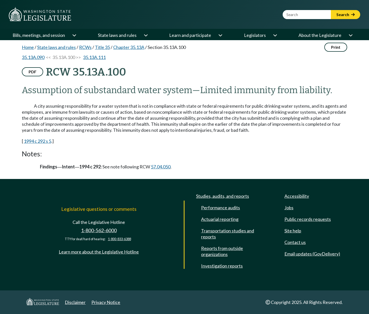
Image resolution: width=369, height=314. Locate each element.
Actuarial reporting (219, 219)
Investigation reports (222, 266)
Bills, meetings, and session (39, 35)
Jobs (288, 207)
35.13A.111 (94, 57)
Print (335, 47)
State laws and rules (117, 35)
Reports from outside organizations (222, 251)
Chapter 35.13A (128, 47)
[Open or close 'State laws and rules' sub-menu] (145, 35)
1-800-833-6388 (119, 239)
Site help (292, 230)
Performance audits (220, 207)
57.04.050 (160, 166)
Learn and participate (190, 35)
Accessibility (296, 196)
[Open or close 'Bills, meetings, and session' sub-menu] (74, 35)
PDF (32, 71)
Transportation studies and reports (227, 233)
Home (28, 47)
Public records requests (307, 219)
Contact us (295, 242)
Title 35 (102, 47)
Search (343, 14)
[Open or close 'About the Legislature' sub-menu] (350, 35)
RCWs (85, 47)
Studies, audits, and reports (222, 196)
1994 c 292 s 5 (37, 141)
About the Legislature (319, 35)
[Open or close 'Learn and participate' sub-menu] (220, 35)
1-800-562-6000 (99, 230)
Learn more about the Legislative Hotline (99, 252)
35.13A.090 (33, 57)
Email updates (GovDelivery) (312, 254)
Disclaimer (75, 302)
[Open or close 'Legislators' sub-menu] (275, 35)
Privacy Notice (105, 302)
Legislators (255, 35)
